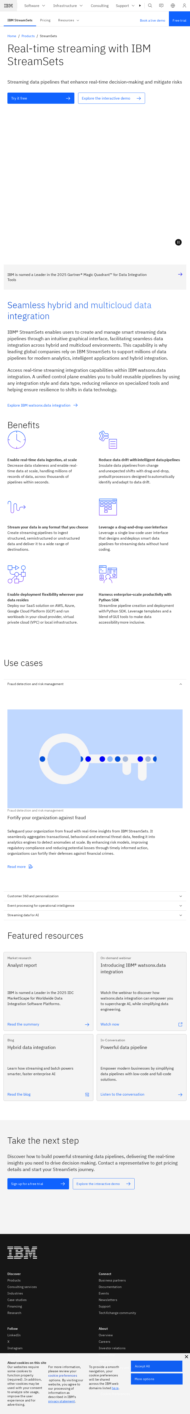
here (115, 1388)
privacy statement (61, 1401)
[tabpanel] (95, 788)
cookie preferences (62, 1375)
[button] (173, 5)
